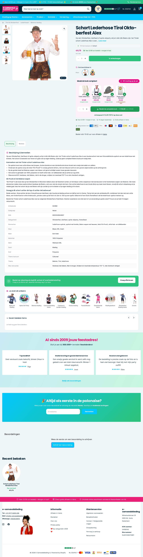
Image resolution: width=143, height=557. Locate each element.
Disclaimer (54, 517)
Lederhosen (25, 22)
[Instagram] (3, 524)
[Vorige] (128, 317)
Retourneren (90, 535)
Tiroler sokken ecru (84, 96)
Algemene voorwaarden (94, 513)
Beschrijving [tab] (10, 144)
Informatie (56, 509)
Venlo (105, 134)
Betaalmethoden (92, 517)
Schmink (51, 17)
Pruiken (40, 17)
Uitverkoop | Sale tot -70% (84, 17)
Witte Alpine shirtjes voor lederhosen (96, 97)
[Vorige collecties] (8, 300)
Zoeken (88, 9)
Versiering (64, 17)
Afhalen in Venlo (56, 513)
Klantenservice (93, 509)
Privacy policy (55, 525)
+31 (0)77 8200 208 (12, 513)
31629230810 (15, 519)
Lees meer (102, 41)
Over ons (54, 521)
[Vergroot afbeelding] (64, 28)
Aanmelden (89, 411)
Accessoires (27, 17)
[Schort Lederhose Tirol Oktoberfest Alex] (85, 72)
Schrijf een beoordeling (62, 445)
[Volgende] (134, 317)
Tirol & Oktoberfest (12, 22)
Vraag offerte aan (126, 280)
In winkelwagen (115, 58)
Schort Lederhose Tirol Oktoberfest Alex (11, 484)
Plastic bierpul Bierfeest (121, 97)
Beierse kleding (36, 22)
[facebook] (9, 524)
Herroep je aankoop (93, 531)
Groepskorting (91, 528)
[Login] (134, 9)
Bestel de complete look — (116, 109)
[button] (85, 58)
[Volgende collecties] (134, 300)
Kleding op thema (9, 17)
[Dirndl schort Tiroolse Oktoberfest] (92, 72)
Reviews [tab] (21, 144)
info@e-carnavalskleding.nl (15, 516)
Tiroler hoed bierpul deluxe (108, 97)
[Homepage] (3, 22)
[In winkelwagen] (87, 94)
